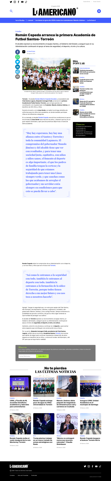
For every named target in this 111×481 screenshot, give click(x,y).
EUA (34, 436)
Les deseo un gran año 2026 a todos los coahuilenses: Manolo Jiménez (54, 20)
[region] (62, 20)
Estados (18, 31)
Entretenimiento (85, 68)
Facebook (18, 2)
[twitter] (17, 61)
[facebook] (17, 52)
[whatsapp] (17, 56)
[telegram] (17, 71)
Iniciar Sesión (96, 1)
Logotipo (55, 12)
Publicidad (34, 475)
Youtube (22, 2)
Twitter (11, 2)
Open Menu (11, 11)
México (82, 99)
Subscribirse (86, 1)
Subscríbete (42, 356)
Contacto (12, 475)
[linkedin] (17, 66)
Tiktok (26, 2)
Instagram (15, 2)
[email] (17, 76)
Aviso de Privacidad (23, 475)
